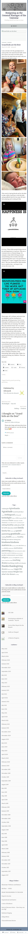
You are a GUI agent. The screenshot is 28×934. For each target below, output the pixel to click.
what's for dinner (8, 574)
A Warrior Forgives (13, 638)
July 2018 (4, 833)
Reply (6, 435)
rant (17, 555)
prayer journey (19, 553)
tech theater (22, 563)
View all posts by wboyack (11, 393)
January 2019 (5, 811)
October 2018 (5, 822)
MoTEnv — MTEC (7, 888)
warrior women (7, 572)
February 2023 (6, 686)
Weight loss (18, 572)
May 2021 (4, 713)
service (21, 557)
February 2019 (6, 807)
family (8, 380)
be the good (18, 515)
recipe (20, 555)
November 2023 (6, 667)
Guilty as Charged (13, 632)
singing (3, 560)
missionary (11, 548)
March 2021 (5, 720)
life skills (19, 545)
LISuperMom (5, 917)
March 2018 (5, 848)
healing (4, 537)
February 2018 (6, 852)
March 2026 (5, 656)
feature (12, 531)
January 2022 (5, 701)
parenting (4, 382)
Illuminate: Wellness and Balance (11, 884)
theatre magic (10, 569)
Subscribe (6, 493)
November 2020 (6, 735)
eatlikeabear (17, 525)
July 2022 (4, 694)
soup (11, 560)
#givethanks (14, 508)
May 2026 (4, 648)
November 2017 (6, 863)
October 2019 (5, 777)
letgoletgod (14, 545)
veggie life (18, 569)
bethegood (10, 515)
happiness (22, 534)
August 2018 (5, 829)
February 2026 (6, 660)
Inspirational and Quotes (9, 900)
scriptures (16, 557)
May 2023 (4, 682)
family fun (6, 531)
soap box (7, 560)
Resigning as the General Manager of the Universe (14, 15)
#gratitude (7, 511)
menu (6, 548)
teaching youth (13, 563)
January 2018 (5, 856)
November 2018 (6, 818)
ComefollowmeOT (20, 522)
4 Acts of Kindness (7, 903)
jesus (19, 539)
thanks (5, 566)
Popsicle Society (6, 896)
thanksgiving (16, 566)
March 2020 (5, 758)
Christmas (4, 522)
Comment (20, 457)
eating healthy (7, 525)
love (22, 545)
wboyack (13, 47)
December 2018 (6, 814)
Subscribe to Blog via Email (14, 478)
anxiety (3, 515)
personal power (18, 551)
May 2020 (4, 750)
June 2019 (4, 792)
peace (13, 551)
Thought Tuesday (7, 42)
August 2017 (5, 875)
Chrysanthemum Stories (9, 920)
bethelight (7, 518)
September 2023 (6, 671)
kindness (6, 542)
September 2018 (6, 826)
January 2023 (5, 690)
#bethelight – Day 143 (9, 402)
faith (15, 528)
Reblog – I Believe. (20, 407)
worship (17, 574)
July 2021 (4, 705)
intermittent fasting (12, 539)
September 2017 (6, 871)
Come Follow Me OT (12, 522)
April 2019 (4, 799)
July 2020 (4, 743)
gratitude (15, 533)
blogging (21, 518)
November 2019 (6, 773)
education (10, 528)
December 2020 (6, 731)
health (8, 537)
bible (17, 518)
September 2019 (6, 780)
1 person (12, 432)
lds (10, 545)
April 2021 (4, 716)
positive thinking (11, 553)
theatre (4, 569)
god (15, 531)
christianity (15, 520)
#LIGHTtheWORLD (18, 512)
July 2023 (4, 675)
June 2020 (4, 747)
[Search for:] (14, 473)
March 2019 (5, 803)
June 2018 (4, 837)
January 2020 (5, 765)
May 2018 (4, 841)
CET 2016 (11, 612)
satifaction (10, 557)
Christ (10, 520)
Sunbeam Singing (7, 913)
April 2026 (5, 652)
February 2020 (6, 762)
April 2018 (5, 845)
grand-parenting (15, 380)
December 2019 (6, 769)
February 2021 (6, 724)
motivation (18, 548)
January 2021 (5, 728)
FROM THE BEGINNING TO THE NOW (12, 892)
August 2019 (5, 784)
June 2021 (4, 709)
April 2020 (5, 754)
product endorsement (8, 555)
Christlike (21, 520)
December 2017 (6, 860)
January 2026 (5, 664)
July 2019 (4, 788)
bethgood (14, 518)
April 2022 (5, 698)
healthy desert (14, 537)
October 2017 (5, 867)
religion (5, 558)
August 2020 (5, 739)
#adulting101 (5, 508)
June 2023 (4, 679)
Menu (15, 26)
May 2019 (4, 796)
